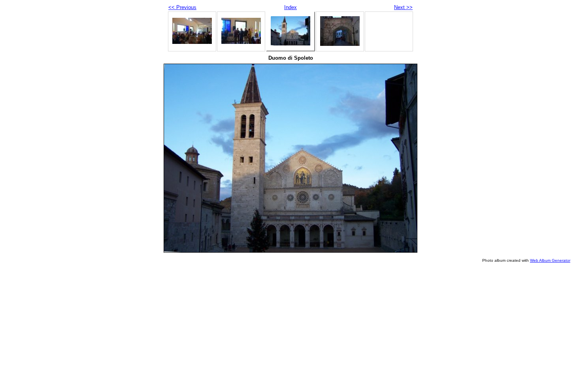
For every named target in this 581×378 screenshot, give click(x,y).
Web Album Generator (550, 260)
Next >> (403, 7)
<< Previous (182, 7)
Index (290, 7)
